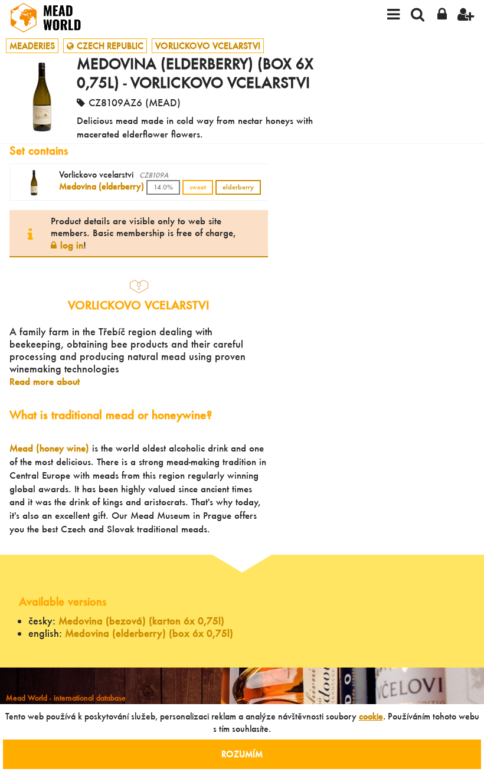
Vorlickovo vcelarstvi (207, 45)
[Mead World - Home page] (53, 17)
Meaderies (32, 45)
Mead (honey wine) (49, 448)
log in (71, 245)
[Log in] (441, 17)
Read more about (44, 381)
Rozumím (242, 754)
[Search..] (417, 17)
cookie (371, 716)
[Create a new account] (466, 17)
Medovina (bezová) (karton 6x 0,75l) (141, 620)
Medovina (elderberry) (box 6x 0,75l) (149, 633)
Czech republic (110, 45)
